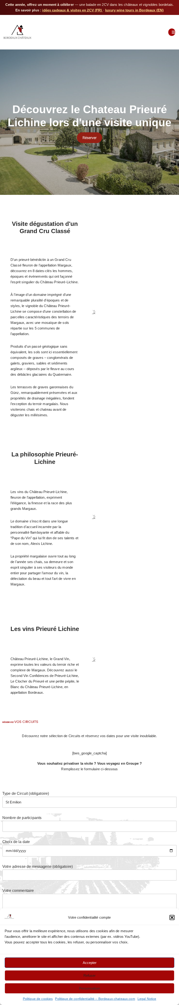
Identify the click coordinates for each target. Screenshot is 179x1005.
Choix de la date (16, 842)
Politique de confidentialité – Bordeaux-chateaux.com (95, 999)
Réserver (89, 138)
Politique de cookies (38, 999)
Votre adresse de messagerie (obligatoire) (37, 866)
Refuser (89, 975)
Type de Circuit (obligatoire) (25, 793)
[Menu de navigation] (172, 32)
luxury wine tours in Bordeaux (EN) (134, 10)
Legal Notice (147, 999)
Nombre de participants (21, 818)
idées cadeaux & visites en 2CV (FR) (72, 10)
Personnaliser (89, 988)
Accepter (89, 963)
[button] (172, 917)
